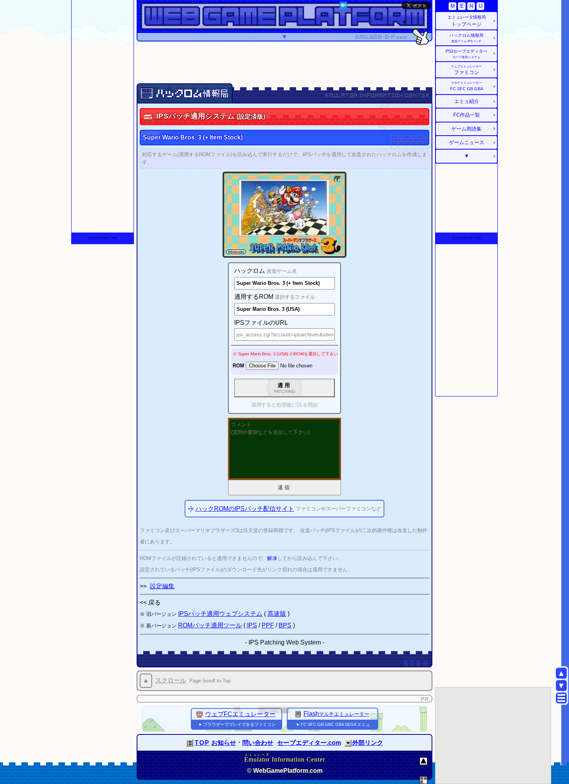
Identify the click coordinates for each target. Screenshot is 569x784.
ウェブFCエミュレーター (240, 714)
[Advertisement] (284, 62)
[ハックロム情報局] (192, 92)
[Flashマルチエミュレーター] (298, 713)
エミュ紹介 (466, 101)
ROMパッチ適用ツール (210, 625)
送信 (284, 487)
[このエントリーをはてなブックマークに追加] (343, 7)
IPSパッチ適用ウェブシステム (220, 613)
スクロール (170, 680)
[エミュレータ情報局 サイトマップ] (561, 698)
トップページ (466, 21)
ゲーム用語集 (466, 129)
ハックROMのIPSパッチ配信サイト (244, 508)
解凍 (272, 558)
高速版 (276, 613)
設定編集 (162, 586)
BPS (285, 625)
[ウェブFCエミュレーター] (200, 714)
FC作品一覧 (466, 115)
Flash (336, 713)
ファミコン (466, 70)
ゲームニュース (466, 142)
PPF (268, 625)
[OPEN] (348, 743)
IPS (252, 625)
